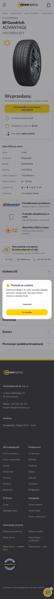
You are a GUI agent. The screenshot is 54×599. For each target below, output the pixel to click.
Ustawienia (27, 304)
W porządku (27, 312)
